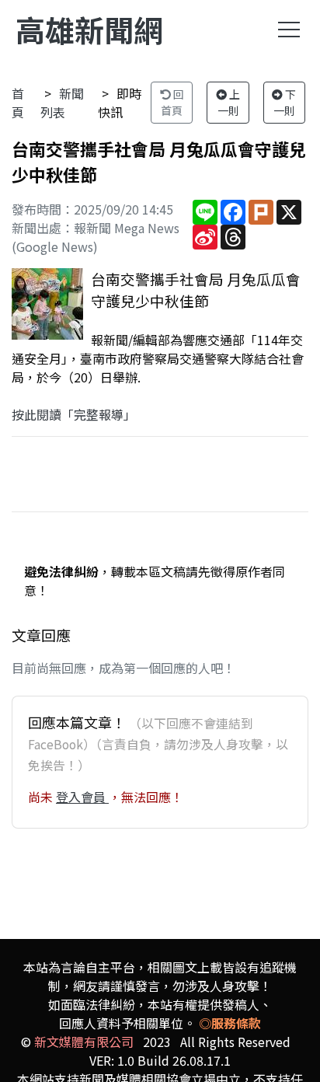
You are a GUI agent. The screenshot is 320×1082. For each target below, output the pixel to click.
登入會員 (82, 796)
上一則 (229, 102)
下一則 (285, 102)
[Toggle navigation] (289, 29)
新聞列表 (62, 102)
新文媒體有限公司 (84, 1041)
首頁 (18, 102)
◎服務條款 (230, 1023)
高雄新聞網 (89, 29)
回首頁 (172, 102)
